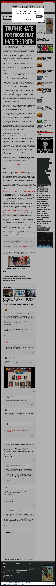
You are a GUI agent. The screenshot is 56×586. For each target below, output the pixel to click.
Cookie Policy (23, 584)
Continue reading (28, 19)
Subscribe (39, 16)
